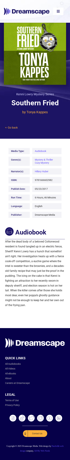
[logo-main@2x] (26, 9)
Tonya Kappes (37, 112)
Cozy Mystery (42, 162)
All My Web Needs (42, 451)
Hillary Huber (41, 171)
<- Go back (11, 127)
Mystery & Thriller (44, 159)
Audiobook (40, 151)
